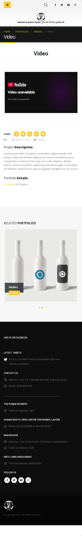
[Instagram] (75, 5)
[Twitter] (62, 5)
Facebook (16, 134)
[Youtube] (68, 5)
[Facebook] (55, 5)
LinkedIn (29, 134)
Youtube (21, 480)
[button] (39, 307)
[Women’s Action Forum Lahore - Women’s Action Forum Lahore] (41, 18)
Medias (41, 139)
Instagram (28, 480)
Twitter (23, 134)
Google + (36, 134)
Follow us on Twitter (19, 364)
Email (43, 134)
